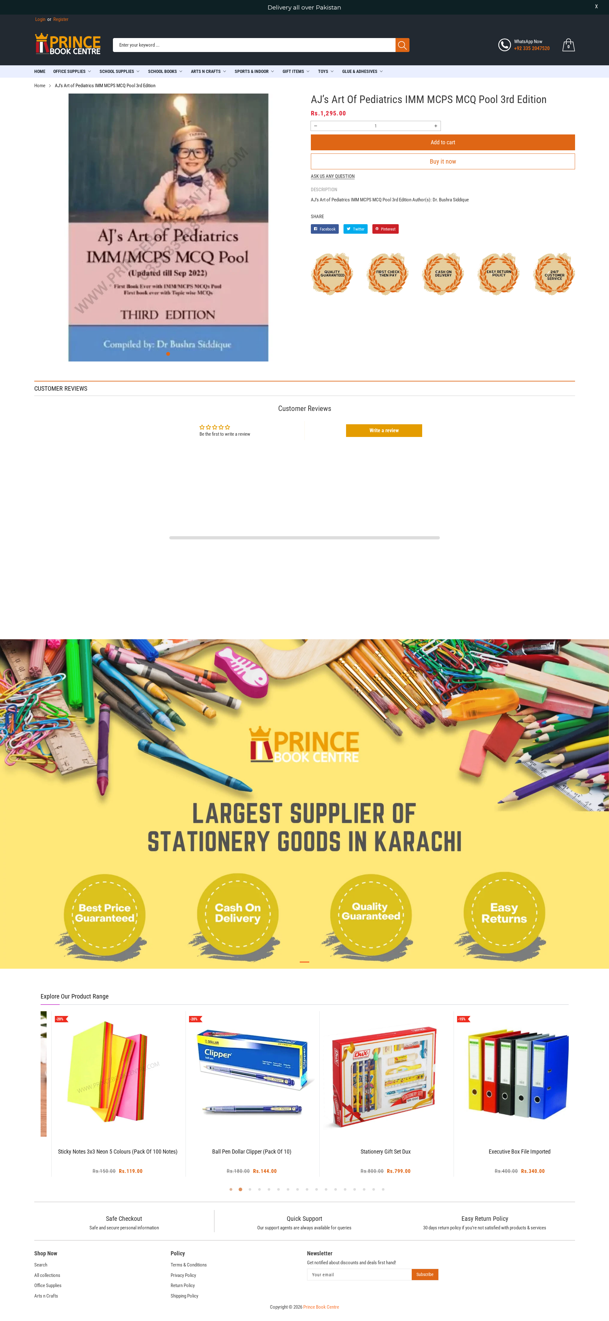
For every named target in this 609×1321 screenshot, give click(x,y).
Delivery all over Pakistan (304, 7)
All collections (47, 1275)
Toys (323, 71)
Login (40, 19)
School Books (162, 71)
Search (40, 1265)
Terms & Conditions (189, 1265)
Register (58, 19)
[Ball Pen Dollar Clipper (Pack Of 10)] (237, 1074)
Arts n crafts (206, 71)
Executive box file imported (505, 1152)
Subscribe (425, 1274)
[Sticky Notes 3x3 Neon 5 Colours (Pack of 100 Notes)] (104, 1074)
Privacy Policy (183, 1275)
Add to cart (443, 142)
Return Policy (183, 1285)
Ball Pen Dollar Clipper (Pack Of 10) (237, 1152)
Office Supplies (69, 71)
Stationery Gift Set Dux (371, 1152)
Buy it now (443, 161)
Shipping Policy (184, 1296)
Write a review (384, 430)
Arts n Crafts (46, 1296)
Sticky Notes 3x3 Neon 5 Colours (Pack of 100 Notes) (103, 1152)
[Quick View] (111, 1119)
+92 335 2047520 (532, 48)
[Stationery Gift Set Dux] (372, 1074)
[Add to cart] (95, 1124)
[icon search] (402, 45)
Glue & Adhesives (359, 71)
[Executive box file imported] (505, 1074)
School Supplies (117, 71)
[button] (168, 353)
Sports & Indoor (252, 71)
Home (39, 71)
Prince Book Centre (321, 1307)
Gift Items (293, 71)
